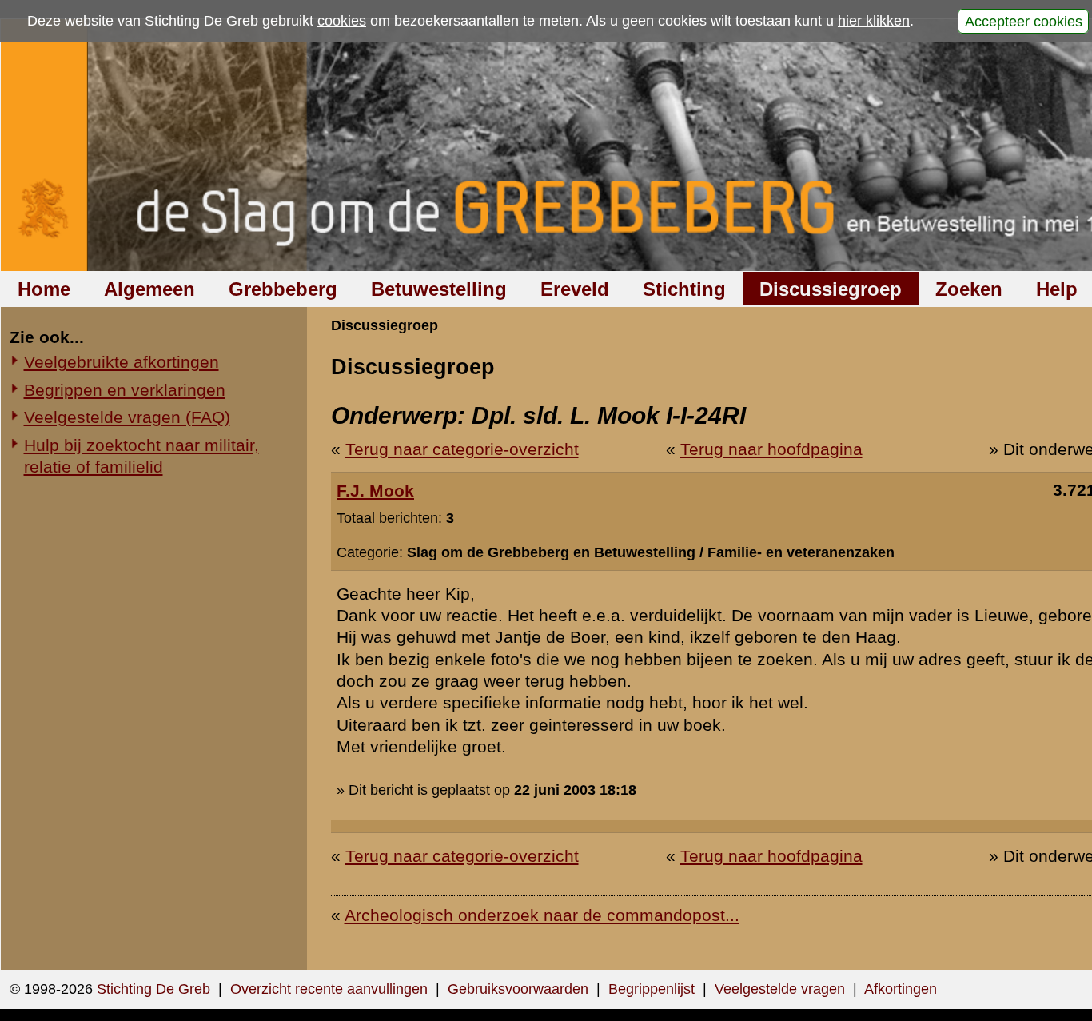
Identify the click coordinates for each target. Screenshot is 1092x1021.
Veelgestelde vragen (780, 989)
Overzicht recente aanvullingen (329, 989)
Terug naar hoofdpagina (771, 449)
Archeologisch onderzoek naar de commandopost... (542, 915)
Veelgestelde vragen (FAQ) (127, 417)
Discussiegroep (830, 289)
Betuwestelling (439, 289)
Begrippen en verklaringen (124, 390)
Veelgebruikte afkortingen (121, 362)
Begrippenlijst (651, 989)
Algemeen (149, 289)
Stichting (684, 289)
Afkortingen (900, 989)
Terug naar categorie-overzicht (462, 449)
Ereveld (574, 289)
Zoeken (968, 289)
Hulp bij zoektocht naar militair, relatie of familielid (141, 456)
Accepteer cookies (1023, 21)
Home (44, 289)
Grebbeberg (283, 289)
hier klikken (874, 21)
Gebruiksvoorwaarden (518, 989)
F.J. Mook (375, 490)
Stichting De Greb (153, 989)
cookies (341, 21)
